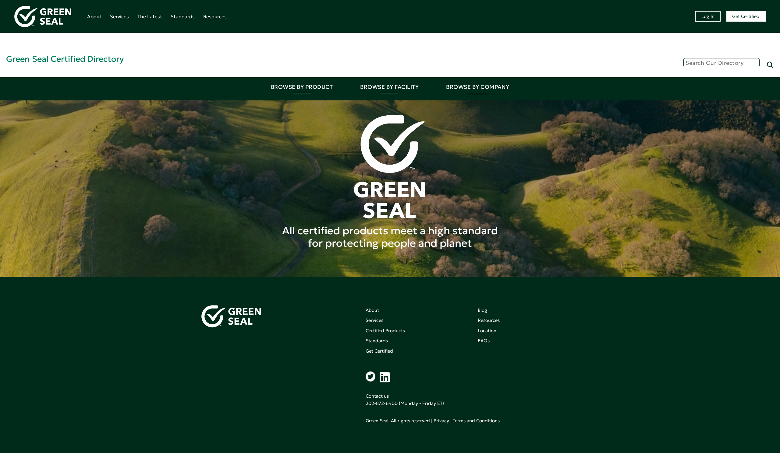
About (94, 16)
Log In (707, 16)
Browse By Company (477, 86)
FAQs (484, 340)
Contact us (377, 396)
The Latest (149, 16)
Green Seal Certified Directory (65, 59)
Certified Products (385, 330)
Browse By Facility (389, 86)
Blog (482, 310)
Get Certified (746, 16)
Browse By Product (302, 86)
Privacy (441, 420)
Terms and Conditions (476, 420)
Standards (183, 16)
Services (119, 16)
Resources (215, 16)
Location (487, 330)
